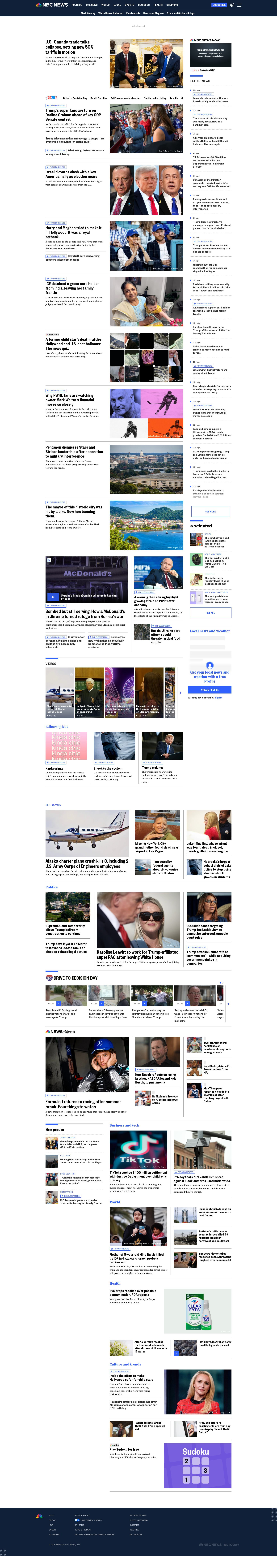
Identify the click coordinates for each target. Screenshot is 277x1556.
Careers (52, 1530)
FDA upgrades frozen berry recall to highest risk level (215, 1343)
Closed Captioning (138, 1520)
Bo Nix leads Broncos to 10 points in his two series (165, 1099)
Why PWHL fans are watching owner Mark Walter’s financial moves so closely (70, 400)
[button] (117, 5)
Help (51, 1525)
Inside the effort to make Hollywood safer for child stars (131, 1377)
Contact (52, 1520)
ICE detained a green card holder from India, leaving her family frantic (72, 288)
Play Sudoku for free (124, 1449)
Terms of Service (83, 1530)
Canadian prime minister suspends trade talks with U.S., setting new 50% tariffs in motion (211, 183)
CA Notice (79, 1525)
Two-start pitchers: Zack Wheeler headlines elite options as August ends (217, 1047)
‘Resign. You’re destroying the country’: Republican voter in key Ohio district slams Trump (150, 1013)
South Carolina (98, 98)
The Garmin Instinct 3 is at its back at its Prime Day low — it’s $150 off (217, 562)
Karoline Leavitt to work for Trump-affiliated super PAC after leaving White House (211, 330)
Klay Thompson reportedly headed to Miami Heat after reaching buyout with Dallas (216, 1094)
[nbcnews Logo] (39, 1516)
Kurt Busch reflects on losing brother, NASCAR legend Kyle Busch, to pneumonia (155, 1078)
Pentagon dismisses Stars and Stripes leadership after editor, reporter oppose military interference (211, 203)
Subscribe (134, 1525)
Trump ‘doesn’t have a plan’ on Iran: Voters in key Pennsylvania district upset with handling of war (107, 1013)
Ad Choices (54, 1535)
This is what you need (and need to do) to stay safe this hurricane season (217, 542)
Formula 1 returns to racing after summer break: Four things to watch (83, 1104)
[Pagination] (220, 983)
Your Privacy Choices (90, 1520)
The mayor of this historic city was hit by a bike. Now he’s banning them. (74, 511)
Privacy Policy (82, 1515)
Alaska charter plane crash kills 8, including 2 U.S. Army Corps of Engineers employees (87, 863)
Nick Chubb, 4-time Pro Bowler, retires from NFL (217, 1069)
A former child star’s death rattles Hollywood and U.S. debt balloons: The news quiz (73, 344)
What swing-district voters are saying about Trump (210, 371)
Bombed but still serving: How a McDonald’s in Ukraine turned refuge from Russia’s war (85, 613)
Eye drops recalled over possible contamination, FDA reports (133, 1292)
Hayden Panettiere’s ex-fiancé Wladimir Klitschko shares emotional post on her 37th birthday (133, 1405)
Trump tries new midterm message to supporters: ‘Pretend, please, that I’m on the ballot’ (75, 139)
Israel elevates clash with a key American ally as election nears (71, 174)
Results (173, 98)
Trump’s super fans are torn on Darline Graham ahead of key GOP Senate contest (73, 115)
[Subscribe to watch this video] (87, 579)
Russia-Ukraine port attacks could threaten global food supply (165, 636)
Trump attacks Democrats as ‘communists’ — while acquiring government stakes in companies (209, 957)
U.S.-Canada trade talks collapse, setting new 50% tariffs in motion (69, 47)
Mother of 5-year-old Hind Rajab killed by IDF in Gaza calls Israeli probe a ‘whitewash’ (137, 1258)
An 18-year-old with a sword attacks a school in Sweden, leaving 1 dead (208, 493)
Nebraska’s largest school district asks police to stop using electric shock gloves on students (217, 869)
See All (210, 612)
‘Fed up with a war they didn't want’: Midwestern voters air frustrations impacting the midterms (190, 1015)
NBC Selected (136, 1535)
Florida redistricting (154, 98)
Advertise (134, 1530)
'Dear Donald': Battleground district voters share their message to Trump (61, 1013)
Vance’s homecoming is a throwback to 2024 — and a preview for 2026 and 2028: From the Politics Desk (212, 433)
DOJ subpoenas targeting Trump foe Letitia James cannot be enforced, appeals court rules (211, 454)
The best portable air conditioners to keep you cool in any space (217, 598)
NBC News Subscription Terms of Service (94, 1535)
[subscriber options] (232, 5)
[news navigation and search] (239, 5)
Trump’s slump (152, 767)
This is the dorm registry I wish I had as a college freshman (217, 580)
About (51, 1515)
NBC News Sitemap (138, 1515)
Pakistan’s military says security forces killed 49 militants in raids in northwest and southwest (212, 287)
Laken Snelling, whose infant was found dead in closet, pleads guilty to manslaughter (208, 847)
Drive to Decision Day (75, 98)
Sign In (218, 697)
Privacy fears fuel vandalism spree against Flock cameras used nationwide (202, 1179)
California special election (125, 98)
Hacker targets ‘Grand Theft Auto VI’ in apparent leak (149, 1426)
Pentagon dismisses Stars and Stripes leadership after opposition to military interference (74, 451)
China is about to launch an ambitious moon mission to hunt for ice (211, 349)
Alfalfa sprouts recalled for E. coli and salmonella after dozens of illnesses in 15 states (150, 1346)
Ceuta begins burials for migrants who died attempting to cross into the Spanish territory (212, 389)
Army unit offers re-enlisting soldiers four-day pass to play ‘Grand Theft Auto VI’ (214, 1427)
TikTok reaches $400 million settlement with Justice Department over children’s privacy (209, 161)
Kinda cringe (54, 768)
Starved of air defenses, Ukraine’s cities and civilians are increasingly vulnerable (65, 642)
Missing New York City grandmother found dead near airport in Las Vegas (210, 268)
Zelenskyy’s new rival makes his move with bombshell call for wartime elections (106, 642)
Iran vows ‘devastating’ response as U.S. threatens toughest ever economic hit (215, 1257)
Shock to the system (108, 768)
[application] (87, 833)
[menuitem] (77, 5)
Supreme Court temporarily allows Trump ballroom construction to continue (65, 929)
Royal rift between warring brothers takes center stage (73, 257)
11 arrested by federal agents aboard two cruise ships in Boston (165, 867)
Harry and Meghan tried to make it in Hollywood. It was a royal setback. (74, 232)
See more (210, 511)
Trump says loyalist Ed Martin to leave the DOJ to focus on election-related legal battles (211, 474)
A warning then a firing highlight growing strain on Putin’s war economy (156, 601)
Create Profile (210, 689)
